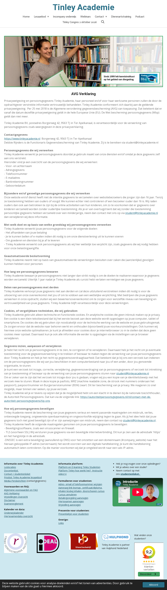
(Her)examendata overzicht (18, 516)
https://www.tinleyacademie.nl (22, 138)
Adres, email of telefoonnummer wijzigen (80, 484)
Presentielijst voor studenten (73, 513)
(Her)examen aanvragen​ (71, 501)
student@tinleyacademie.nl (141, 213)
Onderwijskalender (14, 512)
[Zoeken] (103, 21)
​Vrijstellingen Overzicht (16, 496)
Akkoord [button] (153, 584)
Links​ (61, 523)
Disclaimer (9, 500)
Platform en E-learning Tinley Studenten (79, 467)
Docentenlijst (11, 470)
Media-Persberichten (15, 480)
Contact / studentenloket (17, 474)
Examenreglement (13, 503)
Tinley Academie (83, 7)
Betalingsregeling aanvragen (73, 497)
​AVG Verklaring (11, 493)
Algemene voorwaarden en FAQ (21, 490)
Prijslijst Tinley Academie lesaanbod (23, 477)
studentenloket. (130, 474)
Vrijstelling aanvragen (69, 504)
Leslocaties (10, 467)
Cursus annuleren (67, 494)
